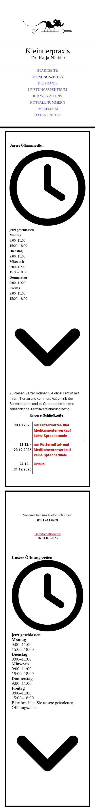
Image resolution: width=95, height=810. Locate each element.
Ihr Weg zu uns (47, 96)
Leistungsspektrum (47, 89)
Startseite (47, 70)
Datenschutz (47, 115)
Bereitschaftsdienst (47, 534)
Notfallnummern (47, 102)
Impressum (47, 109)
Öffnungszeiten (47, 77)
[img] (47, 26)
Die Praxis (47, 83)
